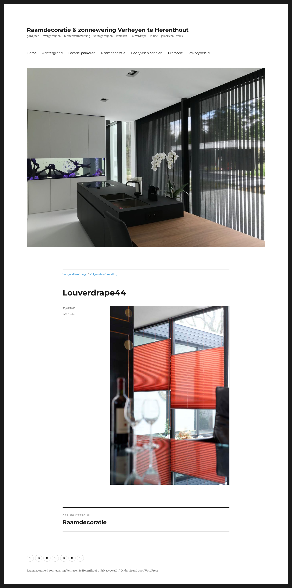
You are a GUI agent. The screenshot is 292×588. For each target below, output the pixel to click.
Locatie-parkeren (82, 53)
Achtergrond (52, 53)
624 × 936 (68, 313)
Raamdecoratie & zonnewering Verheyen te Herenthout (108, 29)
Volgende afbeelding (103, 274)
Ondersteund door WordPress (139, 570)
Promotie (175, 53)
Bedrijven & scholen (146, 53)
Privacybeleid (199, 53)
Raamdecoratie (113, 53)
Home (32, 53)
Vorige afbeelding (74, 274)
